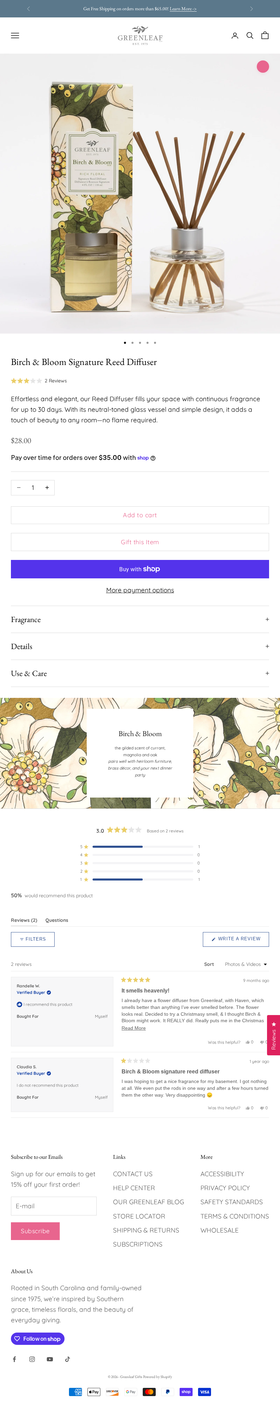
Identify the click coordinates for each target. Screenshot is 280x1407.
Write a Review (242, 941)
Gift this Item (140, 542)
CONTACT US (133, 1174)
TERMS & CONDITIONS (234, 1216)
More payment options (140, 590)
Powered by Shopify (157, 1376)
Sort (209, 964)
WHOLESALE (219, 1230)
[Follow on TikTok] (67, 1359)
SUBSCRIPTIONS (138, 1244)
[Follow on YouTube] (49, 1359)
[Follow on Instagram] (32, 1359)
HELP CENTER (134, 1188)
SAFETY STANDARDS (231, 1202)
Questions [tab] (56, 921)
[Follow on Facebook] (14, 1359)
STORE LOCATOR (139, 1216)
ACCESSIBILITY (222, 1174)
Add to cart (140, 515)
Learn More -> (183, 8)
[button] (39, 381)
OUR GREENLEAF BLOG (148, 1202)
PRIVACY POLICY (225, 1188)
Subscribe (35, 1231)
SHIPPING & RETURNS (146, 1230)
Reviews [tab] (24, 921)
